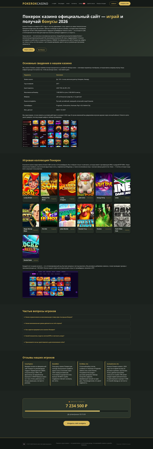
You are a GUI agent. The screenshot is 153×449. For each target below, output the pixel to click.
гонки (67, 3)
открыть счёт (125, 3)
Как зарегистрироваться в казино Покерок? (40, 330)
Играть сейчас (28, 49)
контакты (74, 3)
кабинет (113, 3)
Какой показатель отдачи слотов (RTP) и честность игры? (44, 336)
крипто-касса (91, 3)
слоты (82, 3)
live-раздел (61, 3)
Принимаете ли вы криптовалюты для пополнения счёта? (45, 342)
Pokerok (35, 3)
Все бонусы (41, 50)
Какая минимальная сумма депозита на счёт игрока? (43, 323)
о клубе (54, 3)
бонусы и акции (101, 3)
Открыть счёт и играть (76, 423)
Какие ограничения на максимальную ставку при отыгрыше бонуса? (48, 317)
